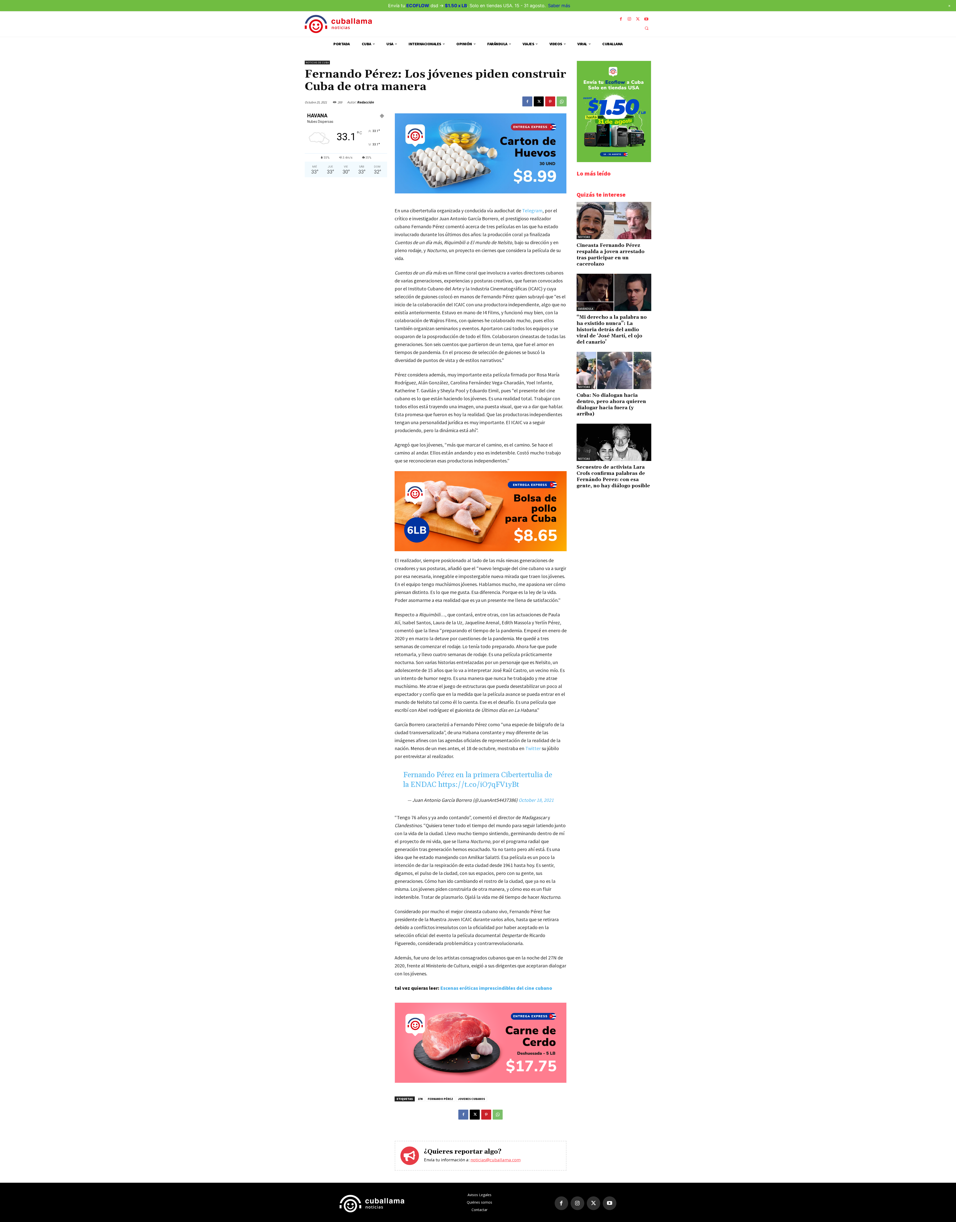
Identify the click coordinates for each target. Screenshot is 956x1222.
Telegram (532, 210)
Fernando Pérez (440, 1099)
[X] (638, 19)
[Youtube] (646, 19)
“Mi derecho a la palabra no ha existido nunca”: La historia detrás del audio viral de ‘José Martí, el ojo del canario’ (612, 329)
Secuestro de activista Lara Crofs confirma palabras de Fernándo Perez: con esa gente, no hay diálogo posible (613, 476)
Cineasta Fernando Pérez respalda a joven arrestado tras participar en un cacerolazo (611, 254)
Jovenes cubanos (471, 1099)
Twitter (533, 748)
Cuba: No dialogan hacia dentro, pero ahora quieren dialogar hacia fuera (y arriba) (611, 404)
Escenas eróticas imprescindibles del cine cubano (496, 988)
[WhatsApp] (562, 101)
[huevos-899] (480, 192)
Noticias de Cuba (317, 62)
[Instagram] (629, 19)
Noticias (584, 237)
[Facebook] (621, 19)
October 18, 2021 (536, 800)
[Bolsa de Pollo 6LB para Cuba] (481, 511)
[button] (646, 28)
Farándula (585, 309)
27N (420, 1099)
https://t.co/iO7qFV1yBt (478, 784)
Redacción (365, 102)
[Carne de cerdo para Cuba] (480, 1081)
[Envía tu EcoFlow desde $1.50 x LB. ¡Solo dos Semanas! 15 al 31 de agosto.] (614, 161)
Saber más (559, 5)
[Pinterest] (550, 101)
